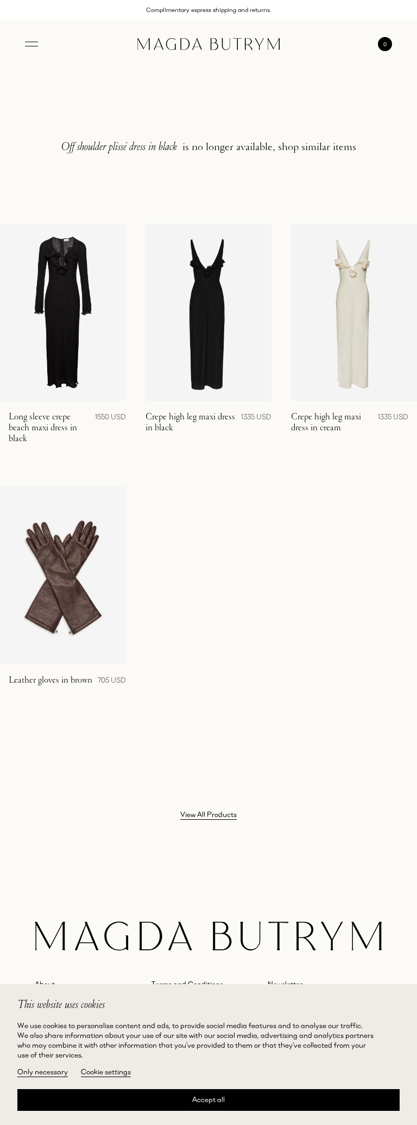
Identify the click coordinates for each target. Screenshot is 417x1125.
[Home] (208, 44)
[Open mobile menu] (31, 44)
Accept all (208, 1099)
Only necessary (42, 1071)
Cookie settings (106, 1071)
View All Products (208, 814)
